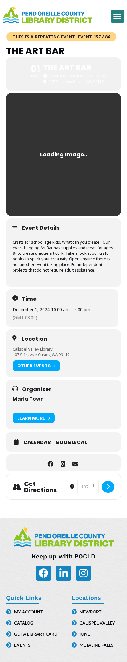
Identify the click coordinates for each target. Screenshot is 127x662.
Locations (86, 597)
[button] (117, 16)
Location (34, 339)
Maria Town (28, 398)
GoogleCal (71, 442)
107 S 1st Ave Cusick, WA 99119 (41, 354)
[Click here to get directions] (108, 487)
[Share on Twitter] (62, 462)
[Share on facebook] (50, 462)
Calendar (37, 442)
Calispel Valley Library (33, 349)
